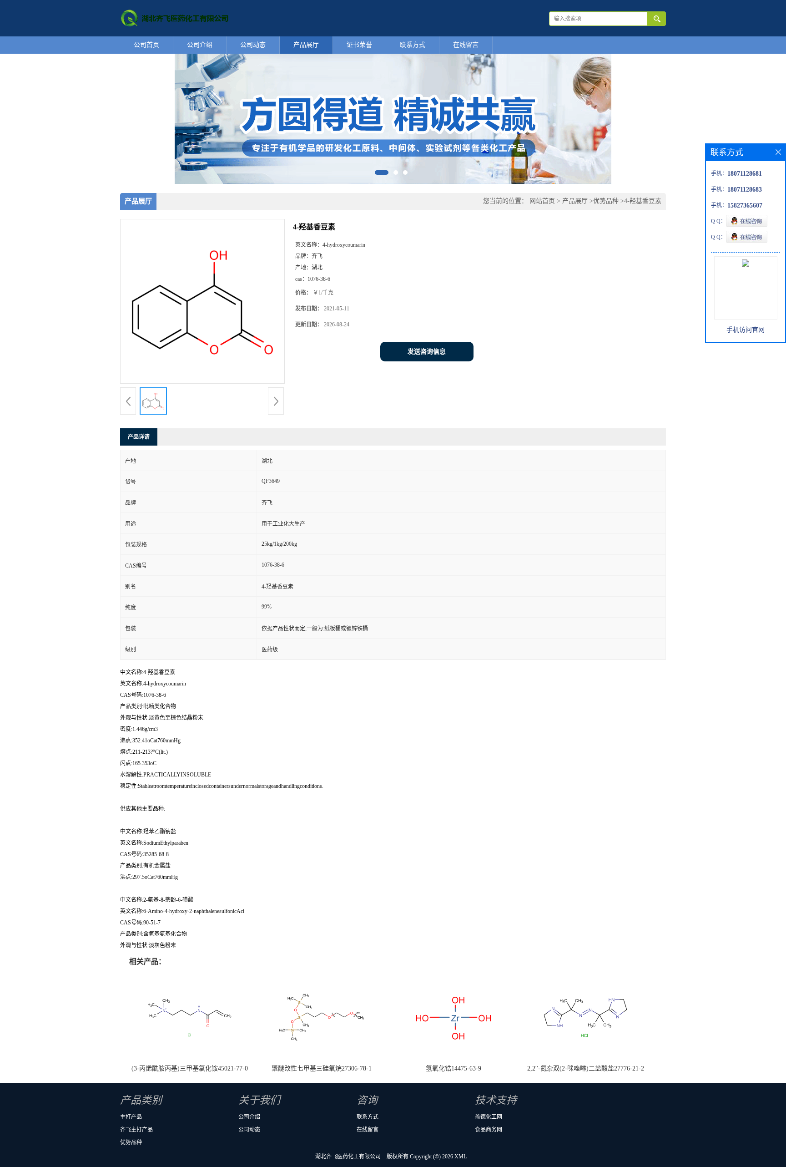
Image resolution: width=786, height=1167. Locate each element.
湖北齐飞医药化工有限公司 (348, 1156)
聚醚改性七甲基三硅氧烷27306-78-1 (322, 1068)
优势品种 (606, 201)
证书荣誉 (359, 44)
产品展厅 (306, 44)
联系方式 (412, 44)
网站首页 (542, 201)
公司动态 (253, 44)
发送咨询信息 (427, 351)
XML (460, 1156)
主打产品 (131, 1117)
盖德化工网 (488, 1117)
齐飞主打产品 (136, 1129)
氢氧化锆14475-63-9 (453, 1068)
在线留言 (466, 44)
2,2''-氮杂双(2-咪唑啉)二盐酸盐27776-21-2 (585, 1068)
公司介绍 (199, 44)
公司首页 (146, 44)
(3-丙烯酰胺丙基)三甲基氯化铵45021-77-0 (189, 1068)
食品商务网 (488, 1129)
